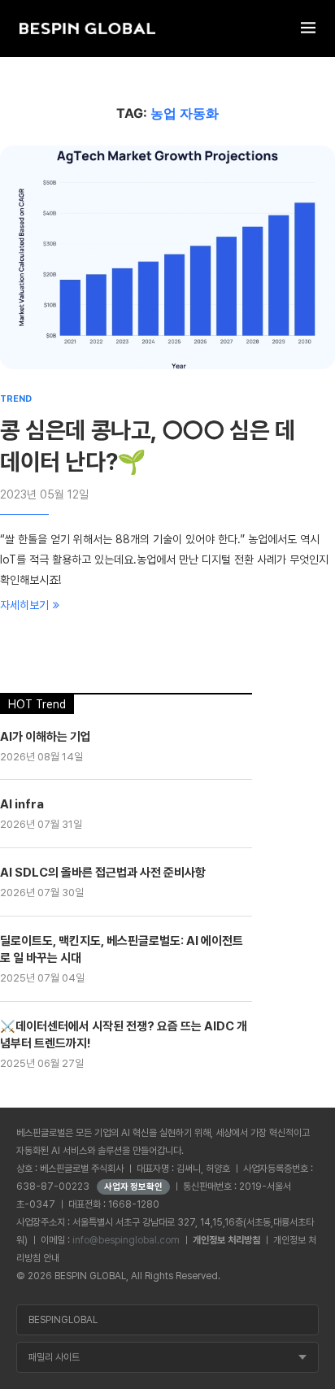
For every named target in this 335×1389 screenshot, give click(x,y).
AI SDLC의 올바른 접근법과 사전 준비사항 (103, 872)
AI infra (22, 804)
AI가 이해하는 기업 (45, 736)
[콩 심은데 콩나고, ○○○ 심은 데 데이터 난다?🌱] (167, 257)
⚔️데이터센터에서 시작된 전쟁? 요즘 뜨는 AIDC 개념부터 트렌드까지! (123, 1035)
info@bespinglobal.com (126, 1240)
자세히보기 (24, 605)
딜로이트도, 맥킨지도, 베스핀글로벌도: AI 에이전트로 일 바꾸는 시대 (121, 949)
